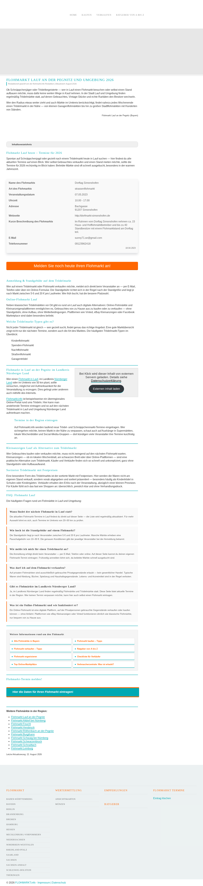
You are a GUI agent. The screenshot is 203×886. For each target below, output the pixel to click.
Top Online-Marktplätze (25, 664)
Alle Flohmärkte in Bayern (26, 641)
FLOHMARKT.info (25, 882)
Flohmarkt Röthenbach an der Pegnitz (32, 731)
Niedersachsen (15, 839)
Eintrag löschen (162, 798)
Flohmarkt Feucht (21, 724)
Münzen (60, 804)
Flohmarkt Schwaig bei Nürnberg (29, 738)
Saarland (12, 855)
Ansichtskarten (65, 799)
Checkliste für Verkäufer (88, 656)
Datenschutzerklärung (106, 380)
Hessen (10, 829)
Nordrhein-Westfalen (20, 845)
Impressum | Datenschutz (52, 882)
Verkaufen (103, 15)
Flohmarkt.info (14, 399)
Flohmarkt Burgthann (23, 734)
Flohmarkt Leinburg (22, 748)
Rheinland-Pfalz (16, 850)
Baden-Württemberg (19, 799)
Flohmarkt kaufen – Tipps (89, 641)
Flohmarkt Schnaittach (23, 745)
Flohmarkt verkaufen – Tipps (28, 649)
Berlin (10, 809)
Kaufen (87, 15)
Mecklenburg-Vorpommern (23, 834)
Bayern (11, 804)
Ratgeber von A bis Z (130, 15)
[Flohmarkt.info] (34, 14)
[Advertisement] (101, 52)
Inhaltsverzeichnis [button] (22, 144)
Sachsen (11, 860)
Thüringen (13, 875)
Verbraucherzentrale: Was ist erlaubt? (95, 664)
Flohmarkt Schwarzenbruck (26, 741)
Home (73, 15)
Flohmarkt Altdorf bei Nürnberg (28, 720)
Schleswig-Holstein (18, 870)
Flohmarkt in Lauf (28, 379)
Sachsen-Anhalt (16, 865)
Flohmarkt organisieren (25, 656)
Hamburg (12, 824)
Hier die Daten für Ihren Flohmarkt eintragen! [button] (43, 691)
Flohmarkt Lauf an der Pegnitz (28, 717)
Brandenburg (15, 814)
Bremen (11, 819)
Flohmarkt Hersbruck (23, 727)
